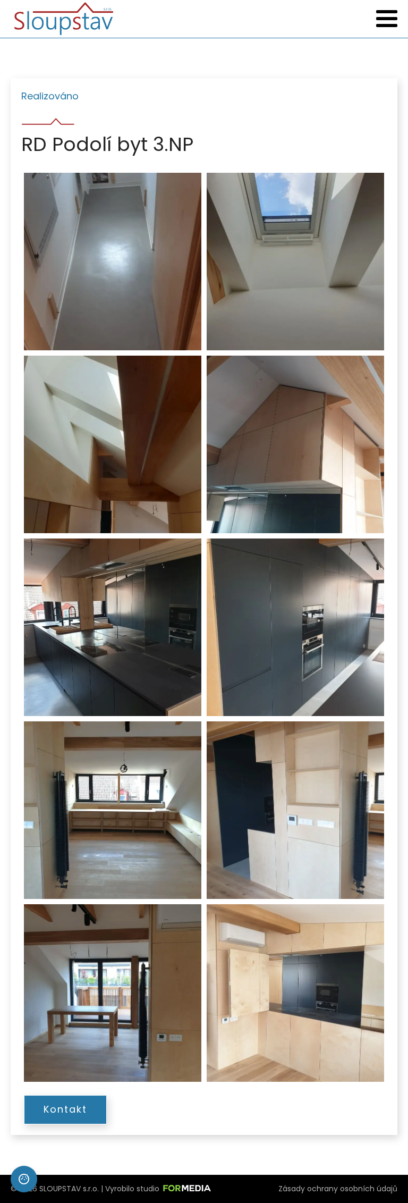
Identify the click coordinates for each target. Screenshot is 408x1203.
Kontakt (65, 1109)
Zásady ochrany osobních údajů (337, 1188)
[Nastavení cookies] (24, 1179)
